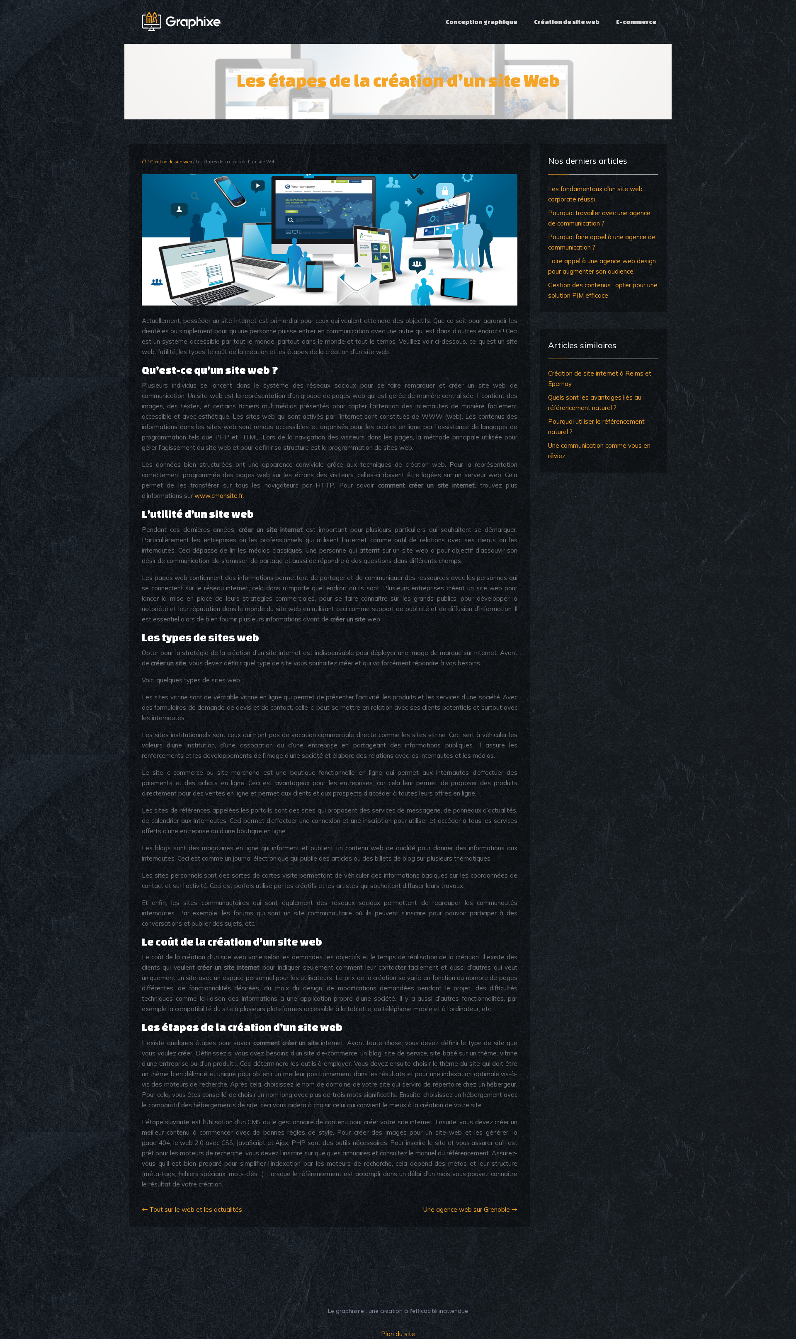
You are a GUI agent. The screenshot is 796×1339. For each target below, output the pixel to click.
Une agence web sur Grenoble (466, 1209)
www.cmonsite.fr (218, 496)
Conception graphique (481, 21)
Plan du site (398, 1334)
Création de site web (566, 21)
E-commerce (636, 21)
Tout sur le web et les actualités (195, 1209)
